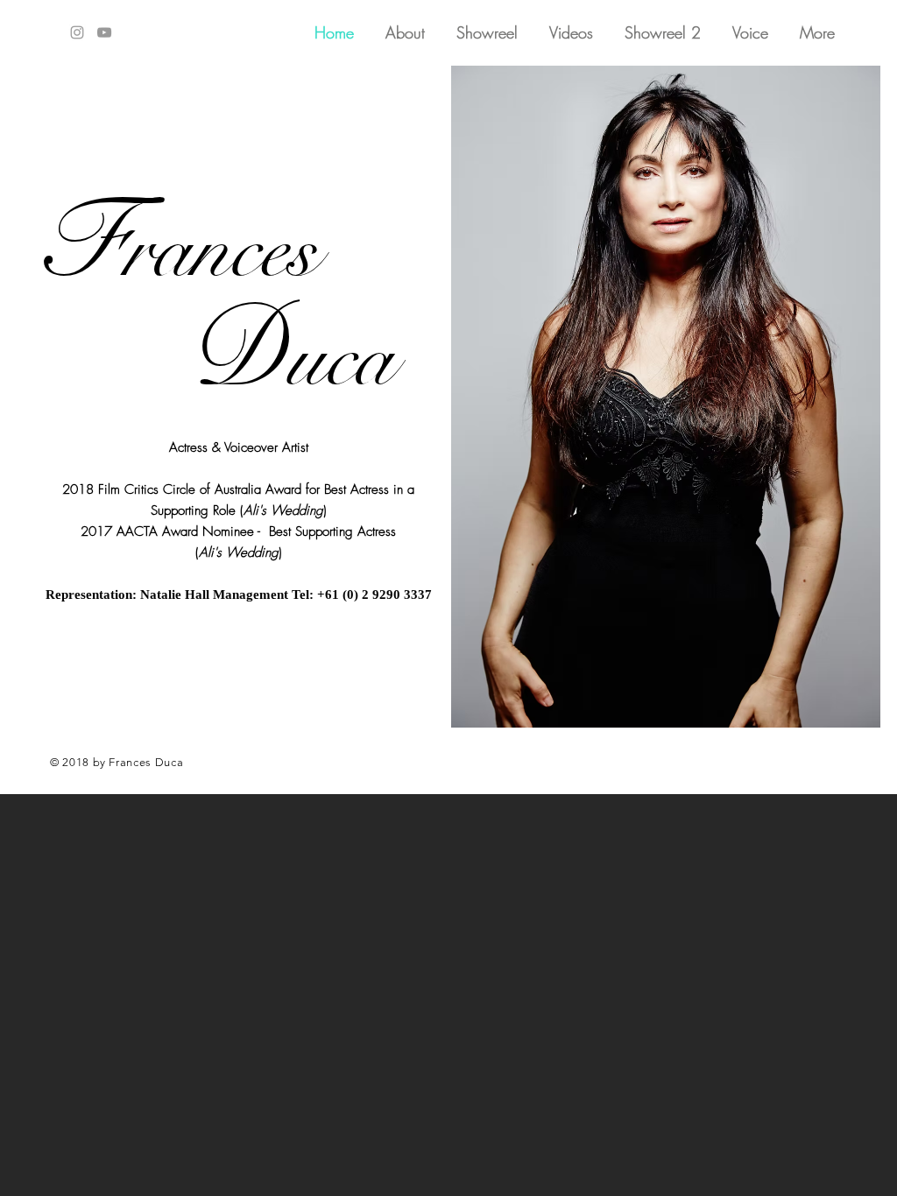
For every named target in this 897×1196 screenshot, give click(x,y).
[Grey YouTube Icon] (104, 32)
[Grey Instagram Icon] (77, 32)
